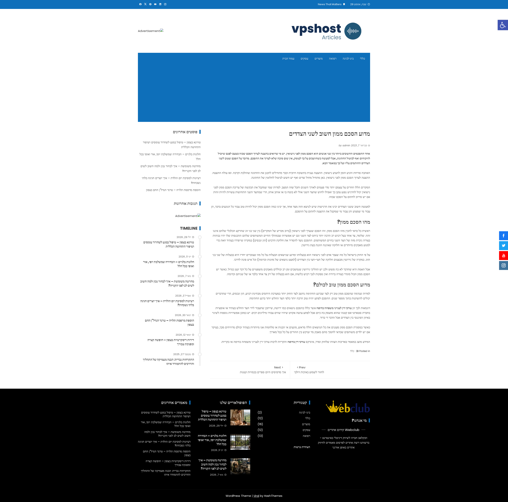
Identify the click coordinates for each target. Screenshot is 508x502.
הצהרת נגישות (302, 447)
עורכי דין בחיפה (296, 342)
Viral (256, 496)
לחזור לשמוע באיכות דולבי (309, 369)
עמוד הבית (288, 58)
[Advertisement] (254, 94)
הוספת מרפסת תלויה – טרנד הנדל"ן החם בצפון (173, 190)
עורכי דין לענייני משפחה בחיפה (334, 308)
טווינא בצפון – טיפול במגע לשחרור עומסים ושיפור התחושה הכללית (168, 244)
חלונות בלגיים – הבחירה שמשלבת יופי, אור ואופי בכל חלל (168, 264)
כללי (362, 58)
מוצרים (319, 58)
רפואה (332, 58)
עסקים (304, 58)
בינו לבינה (348, 58)
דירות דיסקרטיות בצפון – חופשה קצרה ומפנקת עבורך (170, 342)
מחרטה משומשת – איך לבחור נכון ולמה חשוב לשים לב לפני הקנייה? (167, 283)
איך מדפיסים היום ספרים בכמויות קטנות (263, 369)
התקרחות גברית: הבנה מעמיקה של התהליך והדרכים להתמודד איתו (168, 361)
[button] (503, 25)
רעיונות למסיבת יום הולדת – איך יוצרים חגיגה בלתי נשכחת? (167, 303)
